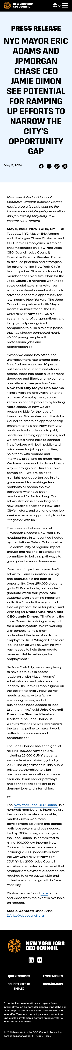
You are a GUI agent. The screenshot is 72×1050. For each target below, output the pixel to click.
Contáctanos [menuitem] (53, 984)
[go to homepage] (18, 6)
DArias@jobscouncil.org (25, 915)
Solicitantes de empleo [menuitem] (19, 986)
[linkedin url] (31, 960)
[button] (55, 5)
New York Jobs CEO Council (36, 805)
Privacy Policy (42, 1035)
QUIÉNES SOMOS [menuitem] (19, 976)
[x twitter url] (39, 960)
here (44, 893)
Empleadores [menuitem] (53, 976)
